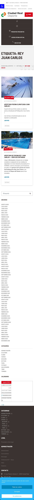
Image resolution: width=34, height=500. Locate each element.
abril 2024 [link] (4, 262)
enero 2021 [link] (4, 314)
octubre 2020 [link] (5, 320)
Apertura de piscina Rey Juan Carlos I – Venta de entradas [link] (15, 156)
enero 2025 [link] (4, 243)
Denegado (17, 491)
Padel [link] (3, 363)
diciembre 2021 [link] (5, 291)
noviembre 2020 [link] (5, 318)
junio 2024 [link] (4, 258)
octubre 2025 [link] (5, 225)
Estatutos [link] (3, 465)
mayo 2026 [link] (4, 210)
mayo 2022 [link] (4, 281)
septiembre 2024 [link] (6, 252)
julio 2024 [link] (4, 256)
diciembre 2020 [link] (5, 316)
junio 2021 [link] (4, 303)
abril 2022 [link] (4, 283)
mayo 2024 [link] (4, 260)
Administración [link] (5, 350)
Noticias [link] (7, 125)
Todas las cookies (17, 487)
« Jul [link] (2, 404)
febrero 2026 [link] (5, 217)
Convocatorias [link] (5, 453)
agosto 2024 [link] (5, 254)
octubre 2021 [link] (5, 295)
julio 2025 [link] (4, 231)
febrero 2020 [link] (5, 336)
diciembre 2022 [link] (5, 270)
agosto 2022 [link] (5, 277)
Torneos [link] (3, 371)
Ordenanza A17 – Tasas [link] (7, 459)
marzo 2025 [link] (4, 239)
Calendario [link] (16, 5)
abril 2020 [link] (4, 332)
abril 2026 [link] (4, 212)
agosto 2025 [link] (5, 229)
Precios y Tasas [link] (9, 5)
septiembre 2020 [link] (6, 322)
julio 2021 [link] (4, 301)
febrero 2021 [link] (5, 312)
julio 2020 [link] (4, 326)
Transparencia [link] (24, 5)
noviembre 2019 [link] (5, 340)
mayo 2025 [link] (4, 235)
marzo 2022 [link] (4, 285)
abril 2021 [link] (4, 307)
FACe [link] (2, 462)
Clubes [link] (3, 354)
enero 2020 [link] (4, 338)
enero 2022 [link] (4, 289)
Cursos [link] (3, 357)
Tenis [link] (2, 369)
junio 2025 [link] (4, 233)
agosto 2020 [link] (5, 324)
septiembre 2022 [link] (6, 274)
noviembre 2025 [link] (5, 223)
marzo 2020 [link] (4, 334)
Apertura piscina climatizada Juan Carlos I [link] (17, 105)
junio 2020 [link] (4, 328)
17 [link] (2, 395)
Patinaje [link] (3, 365)
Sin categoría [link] (5, 367)
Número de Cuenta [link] (22, 8)
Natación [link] (3, 359)
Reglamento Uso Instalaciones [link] (9, 8)
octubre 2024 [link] (5, 250)
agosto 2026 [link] (5, 204)
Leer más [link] (6, 120)
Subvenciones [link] (5, 450)
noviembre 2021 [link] (5, 293)
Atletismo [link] (4, 352)
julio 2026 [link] (4, 206)
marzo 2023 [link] (4, 268)
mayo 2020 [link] (4, 330)
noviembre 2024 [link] (5, 248)
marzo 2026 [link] (4, 215)
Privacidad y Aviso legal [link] (7, 442)
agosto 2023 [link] (5, 266)
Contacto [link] (30, 8)
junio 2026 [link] (4, 208)
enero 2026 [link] (4, 219)
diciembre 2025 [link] (5, 221)
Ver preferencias (17, 496)
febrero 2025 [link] (5, 241)
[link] (2, 6)
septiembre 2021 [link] (5, 297)
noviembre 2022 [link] (5, 272)
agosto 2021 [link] (4, 299)
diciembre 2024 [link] (5, 246)
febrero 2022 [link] (5, 287)
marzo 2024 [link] (4, 264)
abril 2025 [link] (4, 237)
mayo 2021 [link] (4, 305)
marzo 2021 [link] (4, 310)
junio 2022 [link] (4, 279)
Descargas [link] (4, 456)
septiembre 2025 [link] (6, 227)
